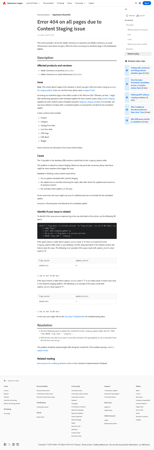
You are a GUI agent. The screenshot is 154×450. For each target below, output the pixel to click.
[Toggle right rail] (125, 9)
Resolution (129, 49)
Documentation (43, 14)
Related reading (133, 54)
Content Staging (108, 98)
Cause (130, 39)
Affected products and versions (138, 30)
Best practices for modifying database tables (54, 363)
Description (130, 25)
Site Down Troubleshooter (75, 316)
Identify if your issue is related (137, 44)
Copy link (142, 15)
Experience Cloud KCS (62, 14)
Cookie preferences (100, 444)
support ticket (89, 90)
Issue (129, 34)
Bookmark (132, 15)
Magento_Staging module (89, 102)
